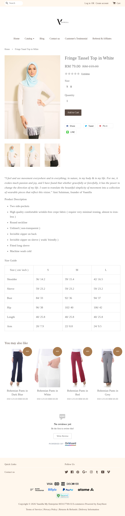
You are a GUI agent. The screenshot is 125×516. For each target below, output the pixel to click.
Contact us (55, 38)
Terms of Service (34, 509)
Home (17, 38)
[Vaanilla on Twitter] (66, 472)
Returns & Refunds (68, 509)
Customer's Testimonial (76, 38)
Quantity (69, 95)
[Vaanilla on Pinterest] (77, 472)
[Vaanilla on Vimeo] (108, 472)
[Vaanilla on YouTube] (103, 472)
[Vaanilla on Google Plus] (84, 472)
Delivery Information (89, 509)
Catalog (29, 38)
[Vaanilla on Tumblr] (97, 472)
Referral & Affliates (102, 38)
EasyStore (102, 504)
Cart (118, 3)
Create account (102, 3)
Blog (42, 38)
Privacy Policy (50, 509)
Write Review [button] (62, 436)
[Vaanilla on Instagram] (91, 472)
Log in (87, 3)
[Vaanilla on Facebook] (72, 472)
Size (67, 80)
